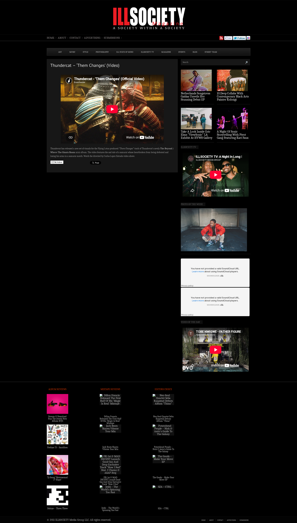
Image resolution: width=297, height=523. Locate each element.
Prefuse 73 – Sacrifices (57, 447)
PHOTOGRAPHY (102, 52)
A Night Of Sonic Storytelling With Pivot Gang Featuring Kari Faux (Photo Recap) (233, 136)
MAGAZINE (166, 52)
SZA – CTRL (163, 508)
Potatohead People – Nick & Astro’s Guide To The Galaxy (163, 449)
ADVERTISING (92, 38)
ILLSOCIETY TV (147, 52)
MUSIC (72, 52)
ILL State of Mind (124, 52)
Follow (59, 162)
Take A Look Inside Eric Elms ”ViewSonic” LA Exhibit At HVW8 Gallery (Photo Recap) (196, 136)
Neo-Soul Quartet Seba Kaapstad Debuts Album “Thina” (163, 418)
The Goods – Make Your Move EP (163, 478)
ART (60, 52)
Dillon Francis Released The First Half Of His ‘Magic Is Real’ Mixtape (110, 419)
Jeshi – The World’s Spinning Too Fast (110, 509)
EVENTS (181, 52)
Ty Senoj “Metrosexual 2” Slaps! (57, 478)
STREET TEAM (211, 52)
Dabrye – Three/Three (57, 508)
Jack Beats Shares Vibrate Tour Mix (110, 448)
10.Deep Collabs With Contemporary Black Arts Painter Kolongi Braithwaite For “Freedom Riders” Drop (233, 100)
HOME (50, 38)
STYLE (85, 52)
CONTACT (75, 38)
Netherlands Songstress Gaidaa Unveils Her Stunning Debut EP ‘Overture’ (195, 98)
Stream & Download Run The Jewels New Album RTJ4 (57, 418)
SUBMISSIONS (112, 38)
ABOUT (62, 38)
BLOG (195, 52)
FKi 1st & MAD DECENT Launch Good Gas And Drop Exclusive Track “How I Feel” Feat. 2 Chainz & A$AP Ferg (110, 483)
